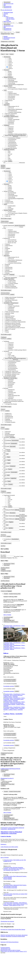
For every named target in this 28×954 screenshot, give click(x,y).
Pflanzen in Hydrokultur (10, 286)
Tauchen (10, 469)
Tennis (8, 451)
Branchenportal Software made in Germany (10, 951)
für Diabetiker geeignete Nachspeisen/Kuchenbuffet (9, 376)
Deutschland (6, 565)
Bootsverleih (12, 446)
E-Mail (2, 768)
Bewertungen (6, 618)
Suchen (20, 22)
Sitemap (23, 929)
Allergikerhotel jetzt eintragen (7, 921)
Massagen (7, 433)
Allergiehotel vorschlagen (11, 936)
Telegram (18, 768)
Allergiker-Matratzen (10, 115)
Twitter (9, 768)
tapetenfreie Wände (9, 313)
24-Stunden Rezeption (10, 422)
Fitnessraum (8, 431)
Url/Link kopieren (4, 770)
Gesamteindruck (15, 539)
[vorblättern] (4, 711)
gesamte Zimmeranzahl (20, 225)
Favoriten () (7, 778)
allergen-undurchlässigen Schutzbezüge (14, 297)
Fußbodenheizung (9, 317)
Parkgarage (11, 274)
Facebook (6, 768)
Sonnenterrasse (8, 251)
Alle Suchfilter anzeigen (6, 218)
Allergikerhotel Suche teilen (6, 753)
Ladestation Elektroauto (20, 519)
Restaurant (7, 264)
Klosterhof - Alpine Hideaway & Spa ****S (13, 905)
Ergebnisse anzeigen (6, 570)
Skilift (8, 475)
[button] (9, 748)
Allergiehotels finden (8, 12)
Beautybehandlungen (10, 434)
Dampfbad (7, 248)
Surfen (8, 463)
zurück (2, 779)
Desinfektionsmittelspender (11, 287)
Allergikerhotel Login (8, 3)
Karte (7, 54)
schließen (17, 686)
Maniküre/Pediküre (9, 436)
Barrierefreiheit (7, 2)
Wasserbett (7, 314)
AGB (7, 942)
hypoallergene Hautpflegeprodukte (13, 324)
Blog (4, 15)
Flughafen (11, 522)
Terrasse (7, 332)
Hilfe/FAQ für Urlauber (16, 935)
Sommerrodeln (14, 472)
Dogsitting (7, 419)
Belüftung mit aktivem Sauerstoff (12, 323)
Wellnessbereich (8, 100)
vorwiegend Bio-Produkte (11, 148)
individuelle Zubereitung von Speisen (13, 399)
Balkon (6, 330)
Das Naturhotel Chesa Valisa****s (11, 870)
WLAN (7, 254)
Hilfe (4, 4)
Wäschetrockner (8, 268)
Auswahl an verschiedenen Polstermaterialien (15, 321)
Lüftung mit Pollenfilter (10, 319)
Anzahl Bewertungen (8, 617)
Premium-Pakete (21, 936)
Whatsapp (13, 768)
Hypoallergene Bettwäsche (11, 300)
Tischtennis (7, 449)
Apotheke (11, 528)
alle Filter (3, 165)
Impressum (3, 942)
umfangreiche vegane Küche (11, 371)
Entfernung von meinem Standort (11, 621)
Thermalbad (12, 437)
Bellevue (5, 653)
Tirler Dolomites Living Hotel (10, 887)
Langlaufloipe (13, 478)
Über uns (5, 16)
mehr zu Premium (5, 857)
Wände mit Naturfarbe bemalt (12, 311)
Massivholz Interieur (9, 316)
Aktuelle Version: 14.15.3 (21, 951)
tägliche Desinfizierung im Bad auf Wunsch (15, 327)
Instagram (7, 947)
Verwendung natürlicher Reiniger (12, 326)
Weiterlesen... (4, 844)
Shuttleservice (8, 413)
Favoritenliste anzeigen (8, 686)
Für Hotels (3, 929)
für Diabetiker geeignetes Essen (12, 374)
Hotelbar (7, 266)
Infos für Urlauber (10, 19)
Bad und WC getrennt (10, 329)
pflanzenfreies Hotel (9, 284)
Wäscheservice (8, 420)
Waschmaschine (8, 267)
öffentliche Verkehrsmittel (21, 515)
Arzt (7, 525)
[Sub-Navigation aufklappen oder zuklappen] (8, 16)
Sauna (6, 102)
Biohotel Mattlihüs (7, 878)
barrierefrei (7, 200)
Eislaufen (10, 484)
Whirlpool (7, 244)
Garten (6, 250)
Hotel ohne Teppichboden (11, 113)
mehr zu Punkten (7, 614)
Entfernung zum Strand (19, 509)
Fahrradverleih (14, 443)
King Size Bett (8, 301)
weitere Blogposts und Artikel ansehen (9, 846)
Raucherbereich (8, 271)
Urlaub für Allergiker (6, 836)
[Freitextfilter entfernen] (14, 32)
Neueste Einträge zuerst (9, 620)
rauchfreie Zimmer (9, 203)
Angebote (5, 13)
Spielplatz (7, 103)
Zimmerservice (8, 415)
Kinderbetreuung (9, 416)
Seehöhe (10, 161)
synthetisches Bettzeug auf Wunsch (13, 320)
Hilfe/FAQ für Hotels (6, 935)
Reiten (8, 457)
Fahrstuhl (7, 270)
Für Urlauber (9, 929)
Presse (7, 20)
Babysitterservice (9, 417)
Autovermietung (15, 440)
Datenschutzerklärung (13, 942)
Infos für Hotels (9, 17)
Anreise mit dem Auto (10, 214)
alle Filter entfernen (5, 567)
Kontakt (17, 929)
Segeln (8, 460)
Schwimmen (12, 466)
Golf (7, 454)
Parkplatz (7, 273)
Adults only (7, 216)
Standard (6, 593)
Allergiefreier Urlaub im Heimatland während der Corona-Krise (11, 832)
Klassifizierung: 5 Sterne (9, 563)
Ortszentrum (12, 512)
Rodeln (9, 481)
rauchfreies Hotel (9, 201)
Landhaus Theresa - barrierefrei (12, 714)
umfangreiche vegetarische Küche (13, 372)
